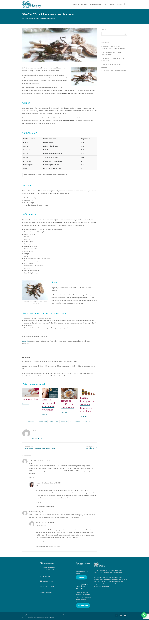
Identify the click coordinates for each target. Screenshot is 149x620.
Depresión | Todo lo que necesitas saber (114, 70)
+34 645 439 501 (47, 576)
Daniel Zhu (28, 18)
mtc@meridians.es (48, 581)
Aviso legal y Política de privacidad (47, 588)
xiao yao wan (86, 422)
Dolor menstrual (42, 422)
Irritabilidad (64, 422)
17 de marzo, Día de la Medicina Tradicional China (111, 53)
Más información (37, 438)
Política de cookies (46, 592)
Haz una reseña (83, 605)
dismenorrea (31, 422)
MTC (71, 422)
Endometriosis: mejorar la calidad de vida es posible (112, 60)
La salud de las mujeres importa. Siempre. (111, 66)
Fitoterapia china (54, 422)
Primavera (77, 422)
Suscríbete (81, 577)
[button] (144, 615)
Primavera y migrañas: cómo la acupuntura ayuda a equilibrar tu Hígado (113, 47)
